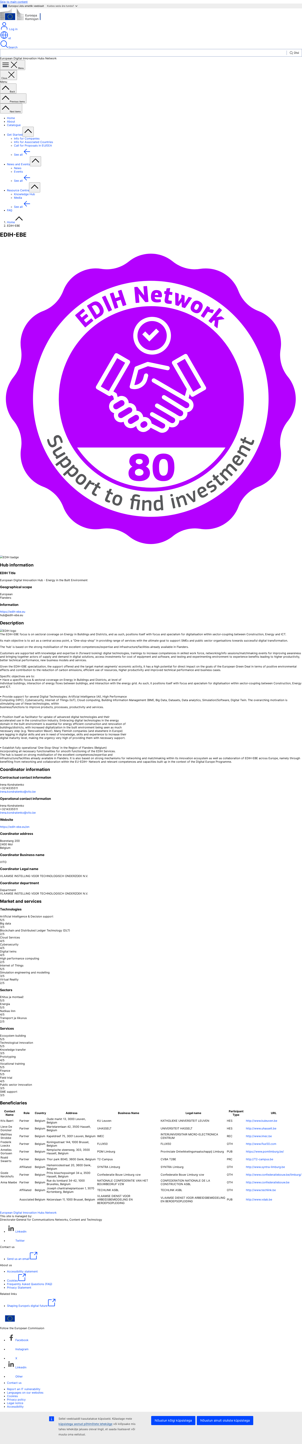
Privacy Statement (19, 1287)
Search (12, 47)
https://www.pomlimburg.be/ (265, 1151)
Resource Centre (18, 190)
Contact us (14, 1382)
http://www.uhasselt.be (261, 1128)
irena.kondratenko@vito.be (18, 791)
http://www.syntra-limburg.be (265, 1167)
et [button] (9, 38)
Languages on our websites (25, 1392)
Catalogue (14, 125)
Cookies (12, 1396)
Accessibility (15, 1406)
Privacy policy (16, 1399)
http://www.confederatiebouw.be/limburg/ (273, 1174)
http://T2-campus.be (259, 1159)
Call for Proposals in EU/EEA (33, 145)
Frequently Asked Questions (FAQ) (29, 1284)
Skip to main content (14, 2)
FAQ (9, 210)
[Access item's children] (28, 132)
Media (18, 197)
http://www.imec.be (259, 1136)
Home (11, 118)
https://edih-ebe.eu (12, 611)
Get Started (15, 134)
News (17, 168)
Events (18, 171)
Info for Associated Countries (33, 142)
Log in (12, 29)
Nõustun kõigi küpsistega (173, 1420)
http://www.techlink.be (261, 1190)
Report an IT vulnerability (23, 1389)
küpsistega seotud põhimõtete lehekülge (85, 1424)
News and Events (18, 164)
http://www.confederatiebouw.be (267, 1182)
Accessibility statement (22, 1271)
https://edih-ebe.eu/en (14, 827)
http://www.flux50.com (261, 1144)
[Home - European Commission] (25, 20)
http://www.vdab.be (259, 1199)
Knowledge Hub (24, 194)
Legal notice (15, 1403)
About (11, 121)
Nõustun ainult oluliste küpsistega (225, 1420)
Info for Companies (26, 138)
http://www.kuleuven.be (261, 1120)
